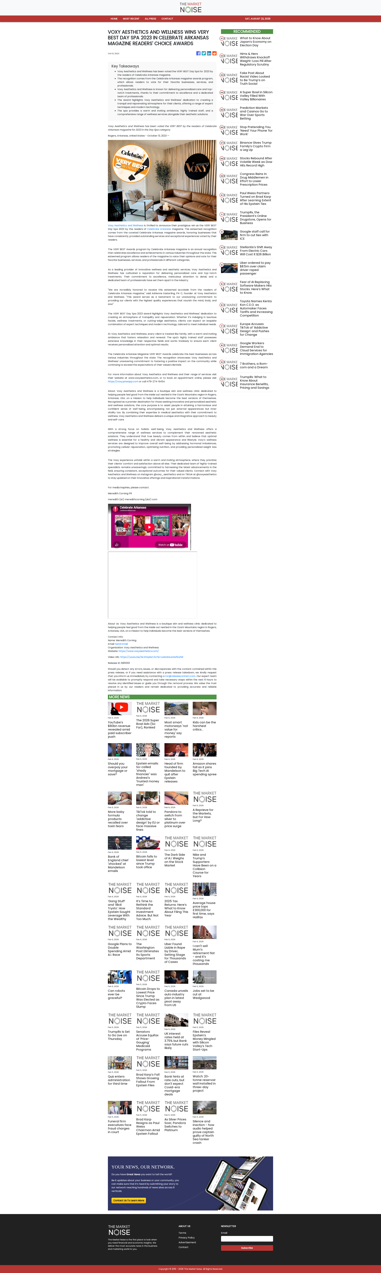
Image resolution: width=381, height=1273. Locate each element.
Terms (182, 1233)
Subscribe (247, 1248)
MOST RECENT (131, 18)
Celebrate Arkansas (159, 229)
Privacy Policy (187, 1237)
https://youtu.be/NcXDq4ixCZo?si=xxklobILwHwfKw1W (151, 657)
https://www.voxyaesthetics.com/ (139, 651)
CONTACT (167, 18)
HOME (114, 18)
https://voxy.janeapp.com (123, 381)
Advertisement (187, 1242)
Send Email (121, 644)
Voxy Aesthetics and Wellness (125, 225)
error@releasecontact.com (179, 676)
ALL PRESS (150, 18)
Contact (183, 1247)
